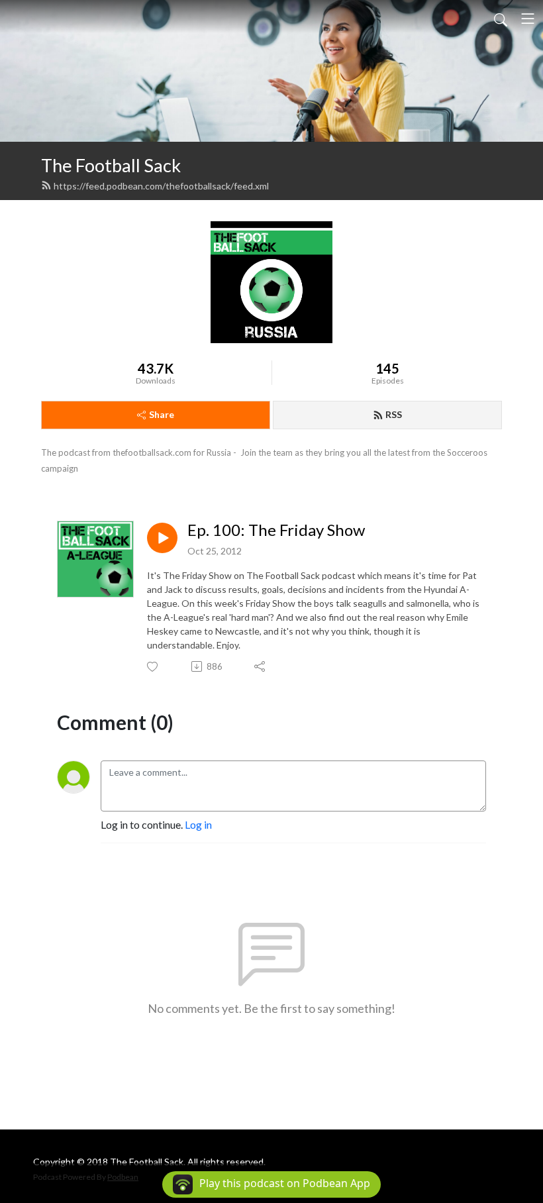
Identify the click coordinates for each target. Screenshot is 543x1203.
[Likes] (153, 667)
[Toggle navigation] (528, 18)
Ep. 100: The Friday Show (276, 530)
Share (161, 414)
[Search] (501, 18)
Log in (198, 824)
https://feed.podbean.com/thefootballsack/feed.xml (161, 185)
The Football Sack (111, 165)
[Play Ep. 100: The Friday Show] (162, 538)
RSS (393, 414)
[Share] (260, 666)
